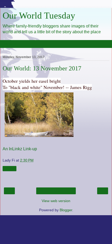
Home (56, 191)
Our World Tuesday (39, 15)
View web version (56, 201)
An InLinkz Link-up (20, 149)
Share (9, 168)
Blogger (66, 210)
